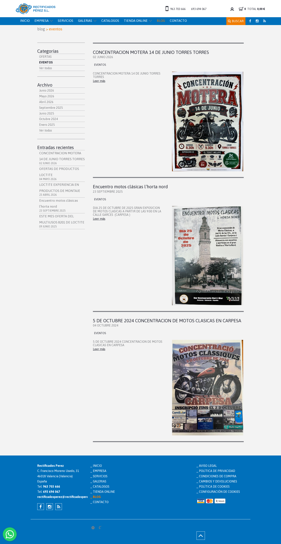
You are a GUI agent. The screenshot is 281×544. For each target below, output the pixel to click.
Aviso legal (208, 465)
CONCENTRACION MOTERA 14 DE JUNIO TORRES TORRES (62, 158)
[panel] (93, 528)
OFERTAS (45, 56)
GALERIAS (85, 21)
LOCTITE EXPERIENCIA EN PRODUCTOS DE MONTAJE (59, 189)
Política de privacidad (217, 471)
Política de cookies (214, 486)
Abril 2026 (46, 102)
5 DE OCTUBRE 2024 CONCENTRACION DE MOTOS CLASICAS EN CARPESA (167, 320)
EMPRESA (41, 21)
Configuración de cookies (219, 491)
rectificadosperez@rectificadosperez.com (61, 497)
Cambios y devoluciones (218, 481)
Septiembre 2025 (51, 107)
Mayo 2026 (46, 96)
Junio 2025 (46, 113)
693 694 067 (198, 9)
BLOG (161, 21)
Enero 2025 (47, 124)
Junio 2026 (46, 90)
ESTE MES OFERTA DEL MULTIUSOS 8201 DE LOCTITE (61, 221)
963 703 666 (178, 9)
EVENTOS (46, 62)
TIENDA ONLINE (136, 21)
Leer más (99, 81)
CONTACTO (178, 21)
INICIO (25, 21)
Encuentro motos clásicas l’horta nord (130, 186)
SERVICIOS (65, 21)
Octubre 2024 (48, 119)
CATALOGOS (110, 21)
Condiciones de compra (217, 476)
